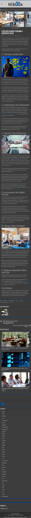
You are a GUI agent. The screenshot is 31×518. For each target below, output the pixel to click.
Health (3, 449)
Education (4, 425)
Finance (3, 433)
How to (3, 456)
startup (21, 300)
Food (3, 438)
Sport (3, 485)
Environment (4, 429)
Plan (17, 300)
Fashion (3, 431)
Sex (3, 483)
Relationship (4, 480)
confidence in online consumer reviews (10, 113)
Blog (3, 413)
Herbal (3, 451)
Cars (3, 418)
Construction (4, 420)
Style (3, 487)
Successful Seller (5, 302)
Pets (3, 478)
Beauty (3, 411)
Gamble (3, 440)
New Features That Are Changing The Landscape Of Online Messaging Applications (10, 321)
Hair (3, 447)
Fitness (3, 436)
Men (3, 465)
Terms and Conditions (22, 517)
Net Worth (4, 471)
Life (3, 458)
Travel (3, 494)
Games (3, 442)
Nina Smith (5, 35)
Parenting (4, 474)
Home (2, 9)
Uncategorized (5, 496)
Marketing (4, 462)
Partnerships (12, 300)
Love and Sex (5, 460)
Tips (20, 35)
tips (11, 302)
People (3, 476)
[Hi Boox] (15, 3)
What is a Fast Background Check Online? (20, 325)
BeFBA (4, 220)
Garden (3, 445)
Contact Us (13, 517)
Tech (3, 489)
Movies (3, 467)
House (3, 454)
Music (3, 469)
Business (6, 9)
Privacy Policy (7, 517)
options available (15, 188)
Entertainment (5, 427)
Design (3, 422)
